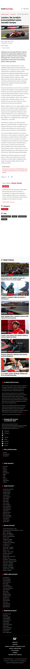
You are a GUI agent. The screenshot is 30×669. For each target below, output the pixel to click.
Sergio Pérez (6, 521)
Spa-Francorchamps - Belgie (10, 561)
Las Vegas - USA (6, 544)
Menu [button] (27, 8)
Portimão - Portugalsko (8, 567)
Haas (4, 475)
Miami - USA (6, 550)
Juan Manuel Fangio (8, 588)
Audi (4, 477)
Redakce (5, 452)
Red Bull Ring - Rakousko (9, 556)
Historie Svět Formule (15, 654)
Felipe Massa (6, 623)
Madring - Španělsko (8, 565)
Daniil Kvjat (6, 626)
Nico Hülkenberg (7, 515)
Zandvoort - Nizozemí (8, 564)
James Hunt (6, 597)
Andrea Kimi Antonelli (8, 489)
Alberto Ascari (6, 599)
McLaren (5, 469)
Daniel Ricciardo (7, 613)
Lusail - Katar (6, 545)
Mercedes (5, 466)
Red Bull (5, 471)
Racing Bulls (6, 472)
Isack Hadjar (6, 500)
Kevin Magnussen (7, 632)
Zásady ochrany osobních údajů (15, 646)
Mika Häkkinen (6, 605)
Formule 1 (13, 14)
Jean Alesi (5, 615)
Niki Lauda (5, 583)
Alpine (4, 474)
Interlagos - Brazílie (7, 539)
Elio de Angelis (6, 618)
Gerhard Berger (6, 617)
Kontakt (15, 644)
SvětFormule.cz (5, 14)
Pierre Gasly (6, 501)
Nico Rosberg (6, 585)
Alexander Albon (7, 512)
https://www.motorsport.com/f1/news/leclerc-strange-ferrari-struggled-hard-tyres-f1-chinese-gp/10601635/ (14, 170)
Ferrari (14, 216)
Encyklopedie (6, 454)
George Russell (6, 492)
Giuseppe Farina (7, 596)
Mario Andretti (6, 589)
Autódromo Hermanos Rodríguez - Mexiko (13, 530)
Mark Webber (6, 621)
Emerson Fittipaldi (7, 586)
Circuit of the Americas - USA (9, 528)
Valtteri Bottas (6, 520)
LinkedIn (6, 441)
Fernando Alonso (7, 516)
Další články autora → (8, 202)
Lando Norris (6, 495)
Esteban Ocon (6, 513)
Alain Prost (5, 591)
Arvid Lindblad (6, 504)
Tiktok (5, 439)
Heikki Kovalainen (7, 627)
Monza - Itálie (6, 554)
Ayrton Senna (6, 592)
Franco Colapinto (7, 506)
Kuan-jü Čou (6, 630)
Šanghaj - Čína (6, 558)
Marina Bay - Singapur (8, 547)
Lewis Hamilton (6, 490)
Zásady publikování (15, 648)
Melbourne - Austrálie (8, 548)
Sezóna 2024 (22, 216)
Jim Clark (5, 602)
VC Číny (4, 219)
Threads (6, 437)
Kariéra (15, 652)
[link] (21, 8)
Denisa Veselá (4, 45)
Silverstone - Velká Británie (9, 559)
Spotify (6, 445)
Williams (5, 479)
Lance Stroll (6, 518)
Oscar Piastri (6, 498)
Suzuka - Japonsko (7, 541)
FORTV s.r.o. (23, 414)
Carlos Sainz (6, 510)
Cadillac (5, 482)
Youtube (6, 443)
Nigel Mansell (6, 606)
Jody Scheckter (6, 603)
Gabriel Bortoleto (7, 509)
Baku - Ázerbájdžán (7, 533)
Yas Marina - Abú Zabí (8, 562)
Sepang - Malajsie (7, 570)
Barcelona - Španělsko (8, 534)
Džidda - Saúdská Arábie (9, 536)
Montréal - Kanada (7, 553)
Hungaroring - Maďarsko (9, 542)
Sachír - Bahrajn (7, 531)
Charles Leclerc (6, 216)
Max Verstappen (7, 496)
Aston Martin (6, 480)
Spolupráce (5, 455)
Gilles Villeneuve (7, 620)
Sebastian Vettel (7, 594)
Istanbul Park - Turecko (8, 568)
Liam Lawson (6, 503)
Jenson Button (6, 600)
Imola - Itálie (6, 537)
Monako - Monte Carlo (8, 551)
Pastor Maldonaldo (7, 624)
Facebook (6, 431)
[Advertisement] (15, 3)
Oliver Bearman (7, 507)
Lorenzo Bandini (7, 629)
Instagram (6, 433)
